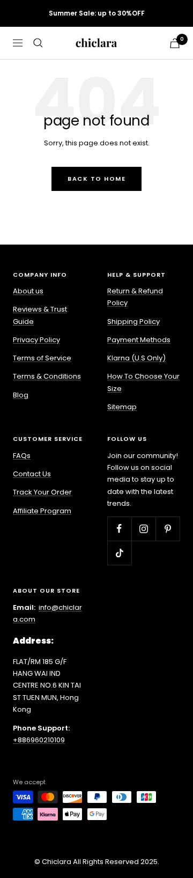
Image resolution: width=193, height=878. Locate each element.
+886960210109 (39, 740)
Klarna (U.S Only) (136, 358)
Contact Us (32, 474)
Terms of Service (42, 358)
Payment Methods (138, 340)
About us (28, 291)
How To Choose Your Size (143, 382)
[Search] (38, 43)
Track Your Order (42, 492)
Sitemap (122, 407)
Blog (20, 395)
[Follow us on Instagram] (143, 529)
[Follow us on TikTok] (119, 553)
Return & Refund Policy (135, 297)
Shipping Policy (133, 321)
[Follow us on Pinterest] (167, 529)
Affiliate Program (42, 511)
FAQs (22, 456)
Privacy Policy (36, 340)
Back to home (96, 178)
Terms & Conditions (47, 376)
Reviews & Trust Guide (40, 315)
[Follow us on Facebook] (119, 529)
